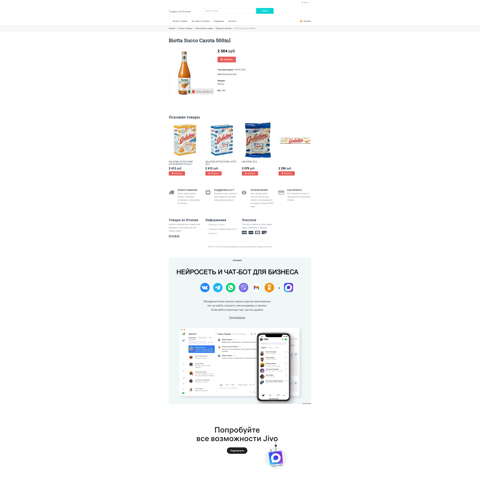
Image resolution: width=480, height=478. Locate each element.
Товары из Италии (180, 11)
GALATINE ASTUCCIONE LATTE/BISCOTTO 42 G (181, 162)
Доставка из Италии (200, 21)
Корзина (307, 21)
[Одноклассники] (173, 236)
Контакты (232, 21)
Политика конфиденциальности (222, 229)
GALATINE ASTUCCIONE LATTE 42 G (220, 162)
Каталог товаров (180, 21)
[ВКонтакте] (170, 236)
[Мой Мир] (175, 236)
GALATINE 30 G (249, 161)
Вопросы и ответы (217, 225)
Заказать (228, 59)
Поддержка (219, 21)
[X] (178, 236)
